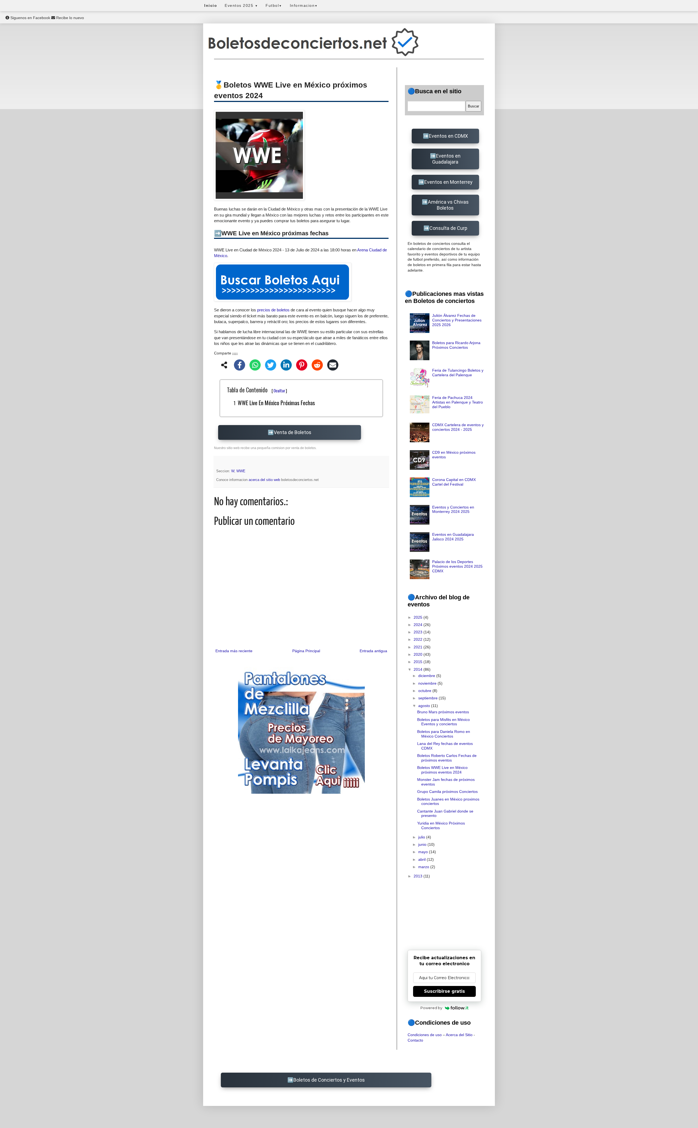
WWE (240, 471)
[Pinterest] (301, 366)
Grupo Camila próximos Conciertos (447, 791)
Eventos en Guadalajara (446, 159)
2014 (418, 669)
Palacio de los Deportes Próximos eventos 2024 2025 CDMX (457, 566)
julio (422, 837)
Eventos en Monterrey (448, 182)
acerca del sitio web (265, 480)
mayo (423, 852)
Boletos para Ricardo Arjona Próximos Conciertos (456, 345)
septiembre (428, 698)
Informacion (304, 5)
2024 (418, 624)
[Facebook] (239, 366)
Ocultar (279, 390)
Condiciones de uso (425, 1035)
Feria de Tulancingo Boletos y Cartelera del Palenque (457, 372)
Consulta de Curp (448, 228)
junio (423, 844)
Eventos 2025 (241, 5)
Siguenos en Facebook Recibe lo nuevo (46, 18)
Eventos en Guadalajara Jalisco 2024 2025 (453, 536)
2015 (418, 662)
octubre (425, 690)
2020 (418, 654)
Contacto (415, 1040)
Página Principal (306, 651)
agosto (424, 705)
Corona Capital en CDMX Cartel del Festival (454, 481)
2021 (418, 647)
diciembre (427, 675)
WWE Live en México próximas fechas (276, 403)
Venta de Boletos (292, 432)
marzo (424, 867)
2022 (418, 639)
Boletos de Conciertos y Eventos (329, 1080)
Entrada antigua (373, 651)
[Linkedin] (286, 366)
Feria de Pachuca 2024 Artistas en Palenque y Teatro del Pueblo (457, 402)
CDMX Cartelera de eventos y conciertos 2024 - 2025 (458, 427)
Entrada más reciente (233, 651)
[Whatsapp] (255, 366)
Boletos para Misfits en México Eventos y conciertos (443, 721)
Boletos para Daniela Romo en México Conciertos (443, 733)
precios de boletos (273, 310)
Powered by (431, 1008)
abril (422, 859)
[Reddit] (317, 366)
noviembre (428, 683)
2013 (418, 876)
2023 (418, 632)
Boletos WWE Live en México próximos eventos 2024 (442, 769)
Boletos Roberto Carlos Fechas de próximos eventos (447, 757)
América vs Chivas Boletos (448, 205)
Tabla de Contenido (257, 389)
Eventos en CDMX (448, 136)
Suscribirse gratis (444, 991)
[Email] (332, 366)
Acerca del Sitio (459, 1035)
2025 (418, 617)
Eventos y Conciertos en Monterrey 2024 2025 (453, 509)
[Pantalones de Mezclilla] (301, 730)
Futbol (274, 5)
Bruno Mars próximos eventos (443, 712)
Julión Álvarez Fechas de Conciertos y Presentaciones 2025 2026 (457, 320)
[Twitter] (270, 366)
